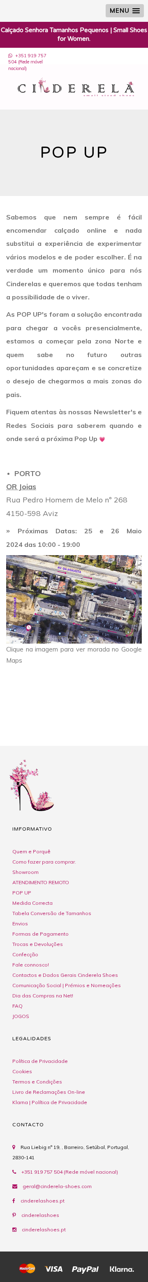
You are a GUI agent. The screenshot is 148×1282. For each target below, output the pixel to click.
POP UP (21, 893)
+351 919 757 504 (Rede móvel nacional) (27, 62)
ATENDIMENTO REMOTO (40, 882)
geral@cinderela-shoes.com (57, 1186)
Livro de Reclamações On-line (48, 1092)
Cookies (22, 1071)
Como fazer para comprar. (44, 862)
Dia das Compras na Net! (42, 995)
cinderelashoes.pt (43, 1201)
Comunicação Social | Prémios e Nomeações (66, 985)
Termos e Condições (37, 1082)
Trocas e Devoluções (37, 944)
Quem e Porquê (31, 851)
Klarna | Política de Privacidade (49, 1102)
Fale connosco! (30, 965)
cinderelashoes (40, 1215)
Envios (20, 923)
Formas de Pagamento (40, 934)
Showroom (25, 872)
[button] (125, 10)
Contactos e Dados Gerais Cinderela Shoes (65, 975)
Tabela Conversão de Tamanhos (51, 913)
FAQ (17, 1006)
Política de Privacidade (40, 1061)
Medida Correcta (32, 903)
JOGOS (20, 1016)
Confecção (25, 954)
